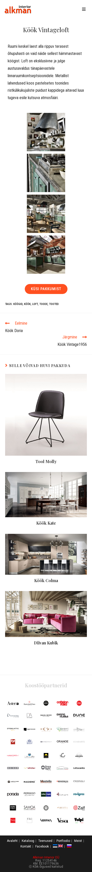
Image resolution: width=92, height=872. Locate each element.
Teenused (45, 841)
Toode (43, 304)
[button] (46, 289)
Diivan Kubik (46, 642)
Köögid (17, 304)
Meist (78, 841)
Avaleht (12, 841)
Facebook (42, 846)
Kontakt (25, 846)
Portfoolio (63, 841)
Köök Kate (46, 523)
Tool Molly (46, 461)
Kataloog (28, 841)
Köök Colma (46, 580)
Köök (27, 304)
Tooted (54, 304)
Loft (35, 304)
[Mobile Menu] (84, 9)
